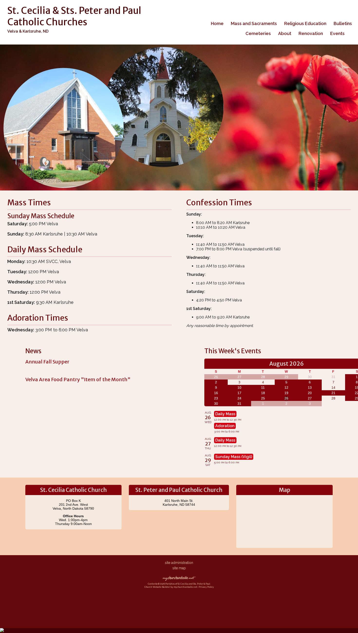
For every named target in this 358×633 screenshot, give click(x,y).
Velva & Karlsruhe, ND (27, 31)
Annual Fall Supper (47, 362)
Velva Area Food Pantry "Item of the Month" (78, 379)
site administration (179, 563)
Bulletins (343, 23)
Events (337, 33)
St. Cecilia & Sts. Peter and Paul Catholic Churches (74, 16)
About (284, 33)
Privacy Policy (206, 587)
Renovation (311, 33)
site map (179, 568)
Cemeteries (258, 33)
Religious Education (305, 23)
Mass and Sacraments (254, 23)
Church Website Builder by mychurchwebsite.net (170, 587)
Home (217, 23)
